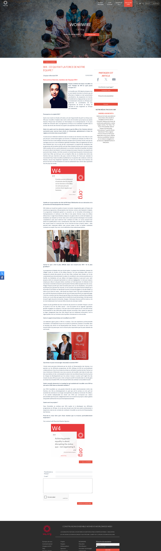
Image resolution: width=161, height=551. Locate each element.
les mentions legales (110, 546)
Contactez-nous (105, 90)
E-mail (46, 476)
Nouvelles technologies (85, 548)
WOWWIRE (82, 541)
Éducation (82, 544)
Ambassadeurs (65, 546)
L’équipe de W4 (46, 546)
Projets (63, 541)
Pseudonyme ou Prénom (48, 472)
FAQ (43, 548)
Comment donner (47, 544)
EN (140, 3)
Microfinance (82, 546)
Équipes (63, 544)
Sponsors (63, 548)
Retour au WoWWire (50, 62)
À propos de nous (47, 541)
